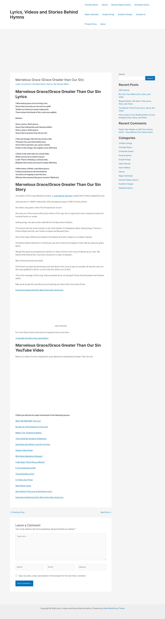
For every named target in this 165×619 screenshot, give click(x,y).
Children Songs (125, 143)
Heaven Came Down (24, 450)
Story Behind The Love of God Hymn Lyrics (33, 491)
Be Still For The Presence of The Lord (31, 427)
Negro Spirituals (92, 14)
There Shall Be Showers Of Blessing (31, 438)
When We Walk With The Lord (28, 421)
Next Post (106, 512)
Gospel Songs (108, 14)
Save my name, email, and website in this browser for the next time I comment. (52, 576)
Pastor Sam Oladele (127, 129)
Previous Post (17, 512)
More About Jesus (23, 485)
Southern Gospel (125, 14)
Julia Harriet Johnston (63, 196)
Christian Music (91, 5)
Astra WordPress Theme (114, 608)
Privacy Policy (91, 24)
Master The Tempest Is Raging (28, 433)
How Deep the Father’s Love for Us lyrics (32, 444)
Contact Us (140, 14)
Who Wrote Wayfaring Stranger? (29, 456)
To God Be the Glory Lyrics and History (31, 338)
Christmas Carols (141, 5)
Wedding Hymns (126, 188)
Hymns (105, 5)
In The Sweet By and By (25, 468)
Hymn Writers (124, 167)
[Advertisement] (82, 47)
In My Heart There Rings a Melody (30, 462)
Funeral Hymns (125, 155)
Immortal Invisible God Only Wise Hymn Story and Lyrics (39, 290)
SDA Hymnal (124, 90)
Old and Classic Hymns (121, 5)
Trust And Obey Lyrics (24, 474)
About (102, 24)
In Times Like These (24, 480)
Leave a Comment (23, 84)
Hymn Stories (124, 163)
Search (122, 74)
